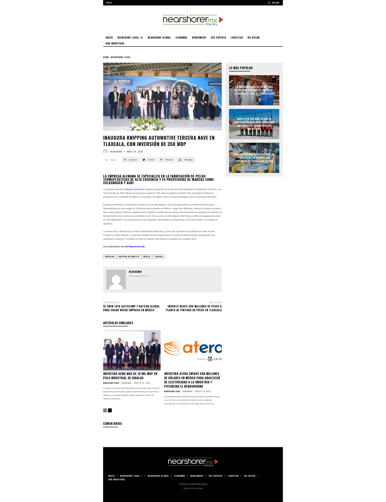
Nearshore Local (121, 57)
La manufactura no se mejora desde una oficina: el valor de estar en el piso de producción (254, 90)
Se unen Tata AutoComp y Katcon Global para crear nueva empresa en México (131, 308)
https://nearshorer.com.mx (139, 276)
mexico (146, 256)
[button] (273, 2)
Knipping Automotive (129, 256)
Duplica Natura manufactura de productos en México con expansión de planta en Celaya (254, 158)
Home (106, 57)
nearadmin (116, 151)
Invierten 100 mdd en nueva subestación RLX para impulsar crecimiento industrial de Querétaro (254, 124)
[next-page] (110, 410)
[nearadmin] (106, 151)
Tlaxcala (158, 256)
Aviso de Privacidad (193, 488)
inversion (109, 256)
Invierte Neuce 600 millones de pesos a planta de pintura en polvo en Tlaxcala (194, 308)
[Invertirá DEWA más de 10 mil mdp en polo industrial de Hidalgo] (132, 350)
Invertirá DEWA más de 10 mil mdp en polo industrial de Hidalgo (130, 375)
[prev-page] (105, 410)
